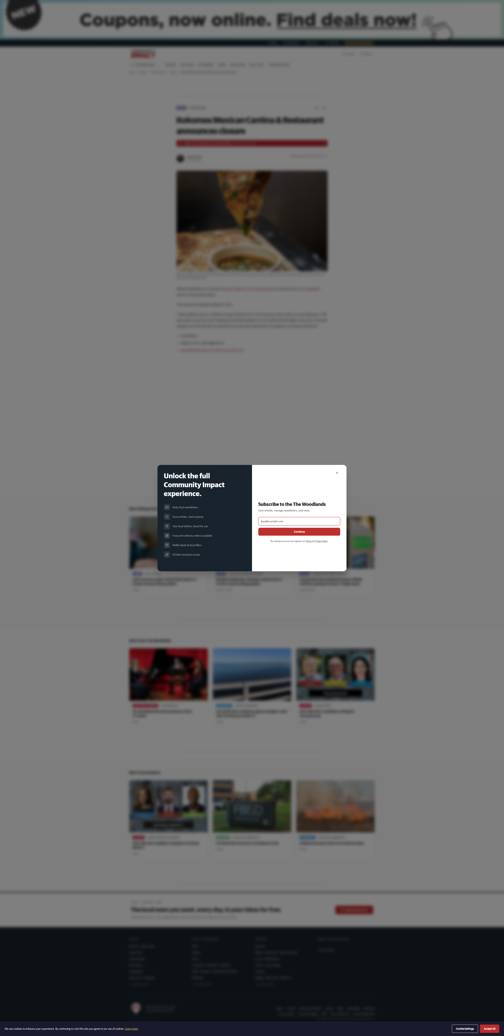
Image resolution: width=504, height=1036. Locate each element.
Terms (309, 541)
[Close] (337, 473)
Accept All (489, 1028)
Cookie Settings (465, 1028)
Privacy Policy (321, 541)
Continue (299, 531)
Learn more (131, 1028)
